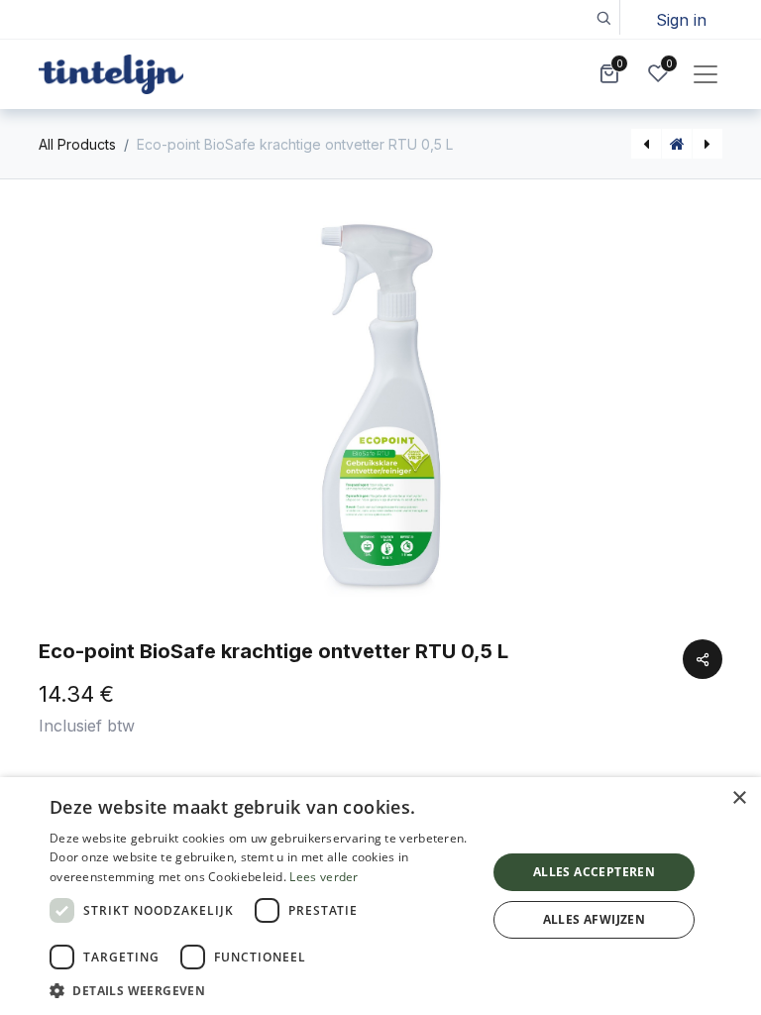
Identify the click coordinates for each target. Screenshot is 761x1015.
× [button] (738, 798)
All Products (77, 144)
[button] (603, 17)
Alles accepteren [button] (594, 871)
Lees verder (323, 876)
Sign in (681, 20)
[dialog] (380, 896)
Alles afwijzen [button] (594, 919)
